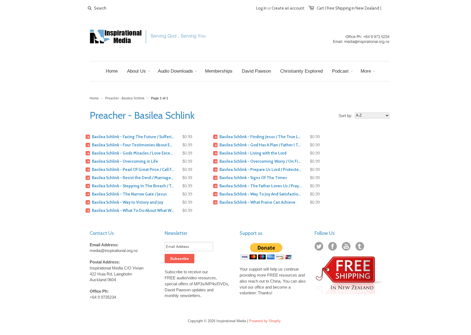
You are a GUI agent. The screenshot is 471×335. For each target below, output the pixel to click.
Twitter (320, 247)
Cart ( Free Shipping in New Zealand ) (349, 8)
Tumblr (360, 247)
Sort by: (345, 115)
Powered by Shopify (265, 321)
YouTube (347, 247)
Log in (261, 8)
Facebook (333, 247)
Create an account (288, 8)
